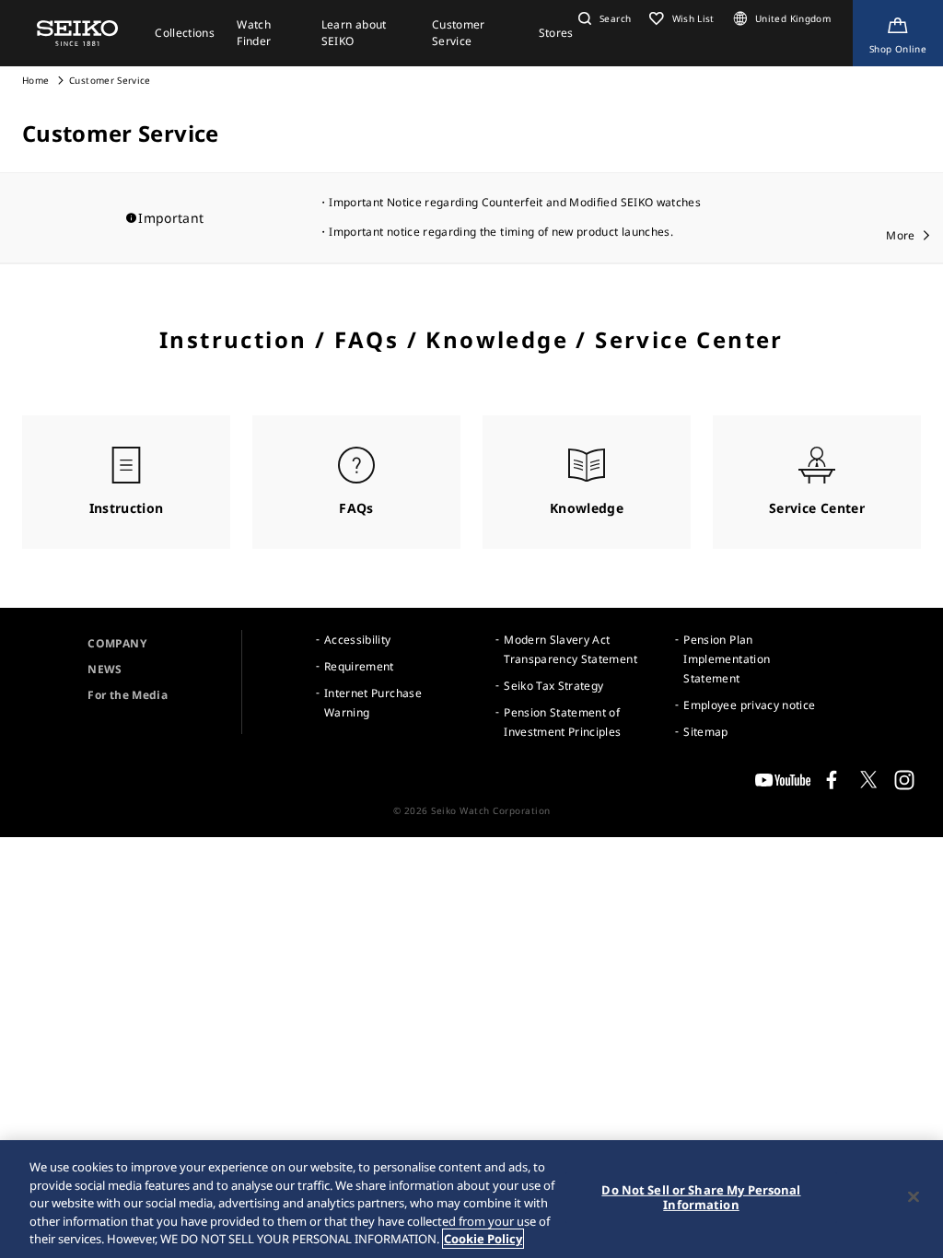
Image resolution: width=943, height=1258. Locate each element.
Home (35, 80)
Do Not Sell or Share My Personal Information (700, 1197)
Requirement (359, 666)
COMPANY (116, 643)
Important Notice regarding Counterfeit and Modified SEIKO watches (515, 202)
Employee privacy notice (749, 705)
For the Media (127, 695)
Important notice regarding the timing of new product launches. (501, 231)
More (900, 235)
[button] (602, 18)
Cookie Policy (483, 1238)
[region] (471, 1199)
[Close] (913, 1197)
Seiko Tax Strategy (553, 685)
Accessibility (357, 639)
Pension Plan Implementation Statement (726, 659)
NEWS (104, 669)
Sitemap (705, 732)
